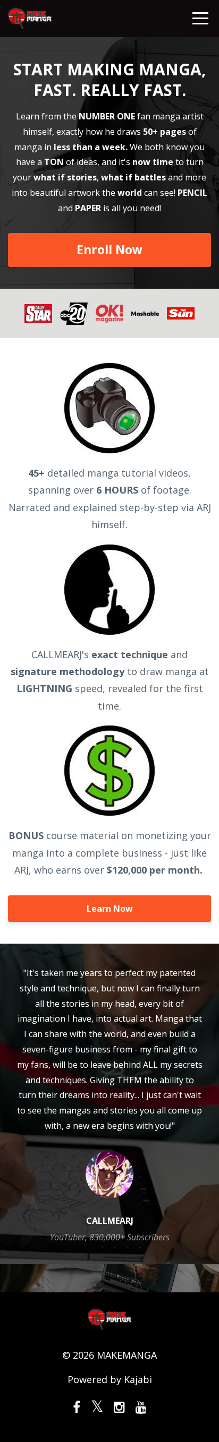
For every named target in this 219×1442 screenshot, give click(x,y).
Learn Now (110, 908)
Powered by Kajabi (110, 1379)
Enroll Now (109, 249)
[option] (109, 1104)
